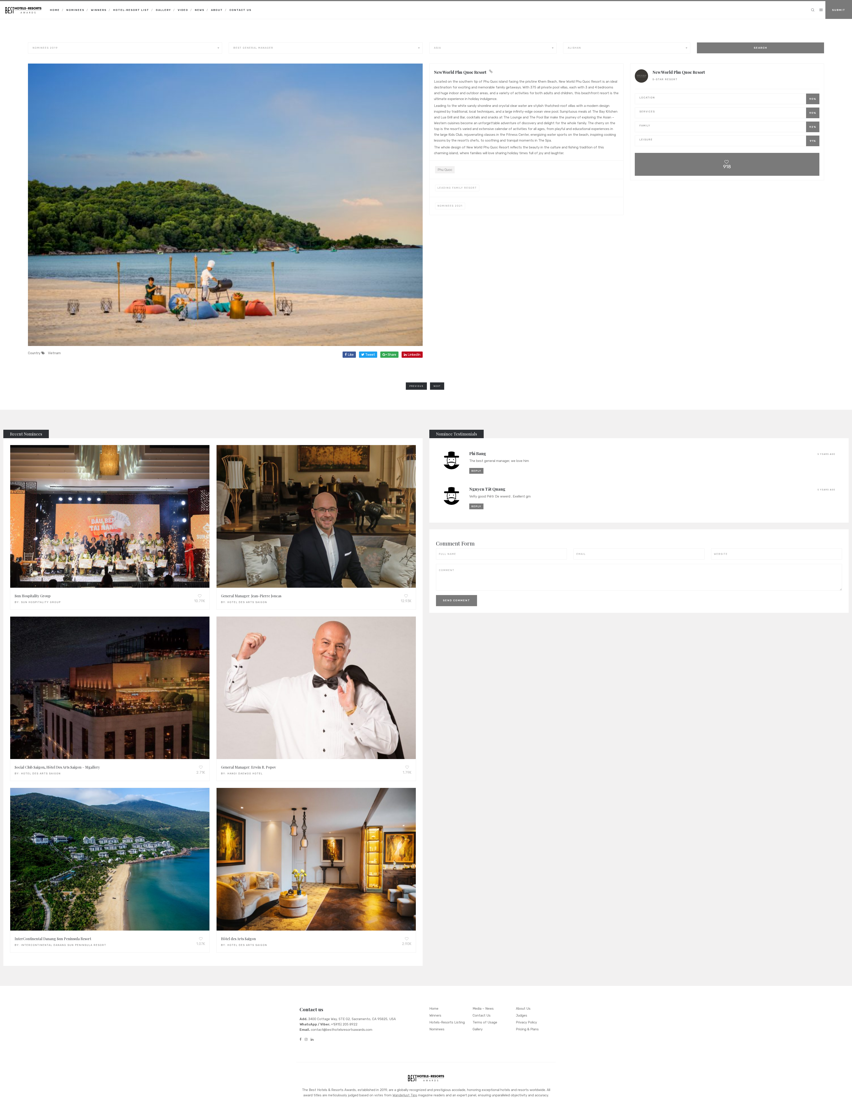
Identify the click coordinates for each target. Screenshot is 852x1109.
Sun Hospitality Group (33, 595)
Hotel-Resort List (131, 10)
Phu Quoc (445, 170)
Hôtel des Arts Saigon (238, 938)
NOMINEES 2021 (450, 205)
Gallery (163, 10)
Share (391, 355)
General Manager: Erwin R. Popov (248, 767)
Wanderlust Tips (404, 1095)
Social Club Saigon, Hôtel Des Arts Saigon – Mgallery (57, 767)
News (199, 10)
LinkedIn (413, 355)
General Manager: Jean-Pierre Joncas (251, 595)
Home (55, 10)
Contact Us (240, 10)
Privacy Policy (526, 1022)
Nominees (75, 10)
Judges (521, 1015)
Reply (476, 471)
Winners (98, 10)
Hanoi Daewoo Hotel (245, 773)
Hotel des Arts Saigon (247, 602)
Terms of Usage (485, 1022)
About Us (523, 1009)
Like (350, 355)
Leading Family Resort (457, 187)
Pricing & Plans (527, 1029)
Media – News (483, 1009)
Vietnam (54, 353)
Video (183, 10)
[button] (125, 48)
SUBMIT (838, 10)
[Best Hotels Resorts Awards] (23, 6)
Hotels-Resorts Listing (447, 1022)
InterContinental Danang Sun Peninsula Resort (53, 938)
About (217, 10)
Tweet (369, 355)
